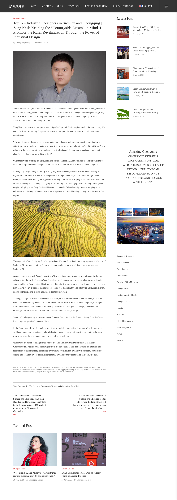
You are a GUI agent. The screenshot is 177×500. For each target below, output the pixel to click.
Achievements (123, 262)
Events (120, 308)
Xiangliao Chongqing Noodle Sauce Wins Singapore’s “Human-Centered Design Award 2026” (146, 49)
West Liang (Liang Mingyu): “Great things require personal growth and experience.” (34, 474)
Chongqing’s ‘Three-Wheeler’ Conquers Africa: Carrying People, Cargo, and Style (146, 70)
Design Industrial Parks (127, 295)
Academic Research (125, 256)
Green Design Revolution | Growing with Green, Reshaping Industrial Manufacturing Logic (147, 111)
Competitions (122, 275)
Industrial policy (124, 327)
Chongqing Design (23, 42)
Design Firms (122, 288)
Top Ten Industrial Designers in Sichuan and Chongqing (48, 386)
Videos (120, 340)
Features (120, 314)
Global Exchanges (125, 321)
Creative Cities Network (127, 282)
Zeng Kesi (75, 386)
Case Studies (122, 269)
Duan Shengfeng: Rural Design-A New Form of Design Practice (81, 474)
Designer (21, 386)
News (119, 334)
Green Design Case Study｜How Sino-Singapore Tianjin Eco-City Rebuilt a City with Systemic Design (145, 91)
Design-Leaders (124, 301)
